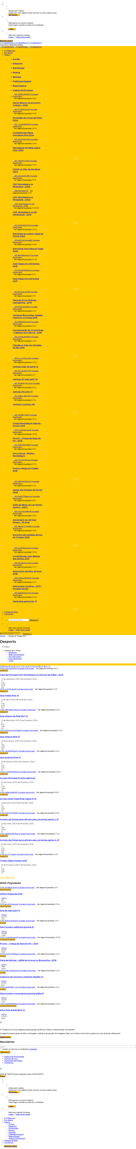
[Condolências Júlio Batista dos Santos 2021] (28, 550)
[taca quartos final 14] (17, 751)
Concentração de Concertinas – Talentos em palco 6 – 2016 (28, 331)
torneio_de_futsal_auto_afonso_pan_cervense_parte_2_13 (29, 840)
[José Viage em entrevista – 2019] (28, 257)
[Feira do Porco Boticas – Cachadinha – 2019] (28, 294)
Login (10, 37)
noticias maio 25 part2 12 (25, 366)
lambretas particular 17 (25, 601)
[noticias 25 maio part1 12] (28, 373)
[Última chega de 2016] (17, 888)
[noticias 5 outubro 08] (28, 398)
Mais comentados (16, 655)
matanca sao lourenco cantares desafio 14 (21, 977)
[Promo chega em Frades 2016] (28, 462)
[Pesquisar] (5, 618)
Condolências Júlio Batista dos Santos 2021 (26, 557)
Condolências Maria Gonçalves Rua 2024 (23, 134)
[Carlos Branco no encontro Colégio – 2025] (28, 96)
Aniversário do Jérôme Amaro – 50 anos (24, 521)
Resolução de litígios (13, 1061)
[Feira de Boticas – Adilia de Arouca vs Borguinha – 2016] (18, 954)
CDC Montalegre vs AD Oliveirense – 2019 (25, 213)
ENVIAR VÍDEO (6, 41)
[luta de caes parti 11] (17, 904)
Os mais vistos (14, 657)
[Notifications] (5, 17)
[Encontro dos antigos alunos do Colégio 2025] (28, 529)
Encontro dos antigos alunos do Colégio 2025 (27, 536)
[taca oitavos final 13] (19, 731)
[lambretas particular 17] (28, 595)
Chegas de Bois (11, 612)
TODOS (3, 666)
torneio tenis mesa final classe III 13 (18, 799)
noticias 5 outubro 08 (24, 404)
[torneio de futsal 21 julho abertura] (18, 772)
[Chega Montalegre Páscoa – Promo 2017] (28, 417)
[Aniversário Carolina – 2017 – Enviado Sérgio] (28, 580)
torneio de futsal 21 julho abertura (17, 778)
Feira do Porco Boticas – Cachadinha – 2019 (25, 301)
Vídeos (7, 55)
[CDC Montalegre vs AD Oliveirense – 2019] (28, 206)
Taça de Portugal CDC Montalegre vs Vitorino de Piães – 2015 (31, 675)
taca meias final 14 (9, 695)
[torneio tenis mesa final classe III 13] (17, 792)
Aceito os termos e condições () (19, 1049)
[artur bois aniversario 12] (17, 1004)
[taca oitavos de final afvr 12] (18, 710)
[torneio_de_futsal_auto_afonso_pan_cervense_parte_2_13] (17, 834)
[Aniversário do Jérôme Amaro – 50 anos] (28, 514)
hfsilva (4, 898)
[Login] (5, 31)
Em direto (8, 53)
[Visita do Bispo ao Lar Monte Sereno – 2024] (28, 499)
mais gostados (15, 659)
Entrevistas (18, 68)
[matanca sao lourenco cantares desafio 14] (18, 971)
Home (2, 636)
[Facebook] (5, 3)
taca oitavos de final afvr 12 (14, 716)
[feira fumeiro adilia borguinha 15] (17, 921)
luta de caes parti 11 (10, 910)
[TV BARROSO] (21, 43)
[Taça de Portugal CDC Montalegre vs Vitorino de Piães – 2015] (17, 668)
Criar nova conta (23, 37)
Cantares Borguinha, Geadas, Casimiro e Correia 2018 (28, 316)
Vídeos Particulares (23, 90)
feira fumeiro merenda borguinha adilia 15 (22, 993)
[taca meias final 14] (16, 689)
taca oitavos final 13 (10, 737)
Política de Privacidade (14, 1057)
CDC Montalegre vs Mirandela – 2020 (23, 185)
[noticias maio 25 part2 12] (28, 360)
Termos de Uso (11, 1059)
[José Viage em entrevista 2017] (28, 272)
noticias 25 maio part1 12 (25, 379)
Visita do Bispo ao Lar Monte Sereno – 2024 (27, 506)
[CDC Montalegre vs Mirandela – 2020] (28, 178)
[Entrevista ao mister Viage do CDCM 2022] (28, 227)
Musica (16, 72)
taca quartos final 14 (10, 757)
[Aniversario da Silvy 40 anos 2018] (28, 565)
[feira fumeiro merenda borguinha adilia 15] (17, 987)
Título (10, 661)
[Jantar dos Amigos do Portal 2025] (28, 484)
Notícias (17, 77)
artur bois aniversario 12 (12, 1010)
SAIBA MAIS (5, 1037)
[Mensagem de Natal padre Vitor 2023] (28, 142)
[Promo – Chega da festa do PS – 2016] (28, 432)
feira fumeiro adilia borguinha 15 (17, 927)
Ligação (33, 1049)
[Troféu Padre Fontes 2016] (16, 854)
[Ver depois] (5, 5)
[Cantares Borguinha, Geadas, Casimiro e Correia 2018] (28, 309)
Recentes (12, 653)
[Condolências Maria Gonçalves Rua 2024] (28, 126)
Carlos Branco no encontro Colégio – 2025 (26, 104)
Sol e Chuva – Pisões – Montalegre (24, 454)
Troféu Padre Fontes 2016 (13, 860)
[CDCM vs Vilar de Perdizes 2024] (28, 163)
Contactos (8, 614)
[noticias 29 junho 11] (28, 385)
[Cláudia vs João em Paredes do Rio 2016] (28, 339)
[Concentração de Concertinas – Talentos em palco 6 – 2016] (28, 324)
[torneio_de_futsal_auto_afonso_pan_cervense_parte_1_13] (17, 813)
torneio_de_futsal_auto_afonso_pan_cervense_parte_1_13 (29, 819)
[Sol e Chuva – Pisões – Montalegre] (28, 447)
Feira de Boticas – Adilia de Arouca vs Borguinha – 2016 (28, 960)
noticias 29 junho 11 (23, 392)
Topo (2, 1076)
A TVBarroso (9, 51)
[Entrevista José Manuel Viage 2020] (28, 242)
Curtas (16, 59)
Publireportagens (22, 81)
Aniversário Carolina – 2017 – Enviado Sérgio (27, 587)
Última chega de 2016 (11, 894)
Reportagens (19, 86)
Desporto (18, 63)
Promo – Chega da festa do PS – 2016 (19, 943)
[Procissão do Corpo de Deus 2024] (28, 112)
